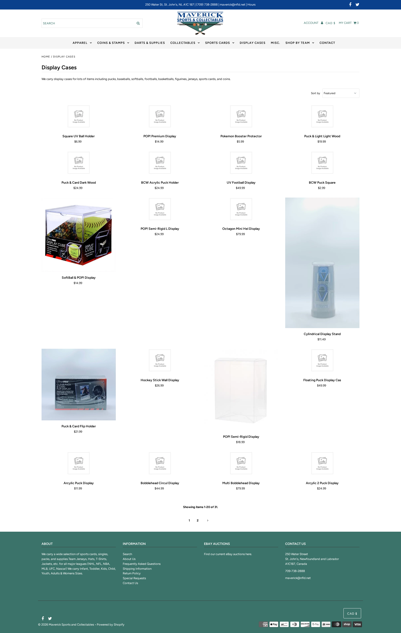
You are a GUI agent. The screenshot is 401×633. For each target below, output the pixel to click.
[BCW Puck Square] (322, 164)
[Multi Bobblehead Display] (241, 464)
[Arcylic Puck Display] (79, 464)
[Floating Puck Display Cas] (322, 361)
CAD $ (330, 23)
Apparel (80, 43)
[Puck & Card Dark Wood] (79, 164)
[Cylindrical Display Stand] (322, 263)
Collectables (182, 43)
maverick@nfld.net (232, 4)
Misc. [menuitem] (275, 43)
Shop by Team (297, 43)
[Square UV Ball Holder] (79, 117)
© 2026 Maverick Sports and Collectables (66, 624)
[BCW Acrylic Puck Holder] (160, 164)
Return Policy (132, 573)
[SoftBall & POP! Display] (79, 235)
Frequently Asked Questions (142, 564)
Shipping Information (137, 568)
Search (127, 554)
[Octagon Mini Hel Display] (241, 210)
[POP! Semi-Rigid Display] (241, 390)
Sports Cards (217, 43)
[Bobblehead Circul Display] (160, 464)
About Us (129, 559)
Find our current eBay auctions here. (228, 554)
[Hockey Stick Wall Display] (160, 361)
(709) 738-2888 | (208, 4)
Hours (251, 4)
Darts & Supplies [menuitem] (150, 43)
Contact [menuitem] (327, 43)
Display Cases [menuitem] (252, 43)
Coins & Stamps (111, 43)
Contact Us (130, 583)
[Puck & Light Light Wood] (322, 117)
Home (46, 56)
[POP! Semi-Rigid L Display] (160, 210)
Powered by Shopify (110, 624)
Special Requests (134, 578)
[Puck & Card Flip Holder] (79, 384)
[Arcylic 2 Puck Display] (322, 464)
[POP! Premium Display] (160, 117)
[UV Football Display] (241, 164)
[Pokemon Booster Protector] (241, 117)
